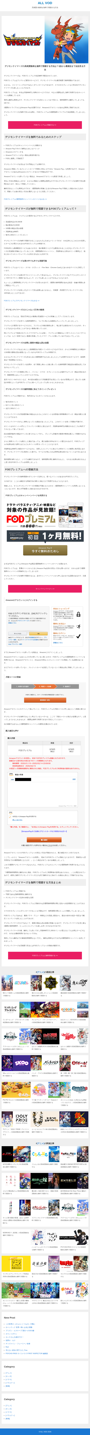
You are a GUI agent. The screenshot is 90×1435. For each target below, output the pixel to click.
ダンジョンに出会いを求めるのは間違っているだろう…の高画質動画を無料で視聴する (73, 1102)
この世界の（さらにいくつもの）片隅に (20, 1324)
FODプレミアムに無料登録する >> (45, 955)
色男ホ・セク (10, 1340)
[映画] (8, 1386)
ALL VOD (45, 3)
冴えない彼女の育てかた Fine (16, 1350)
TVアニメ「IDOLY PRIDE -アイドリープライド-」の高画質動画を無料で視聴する (16, 1132)
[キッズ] (8, 1376)
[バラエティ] (10, 1383)
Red (7, 1347)
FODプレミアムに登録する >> (45, 125)
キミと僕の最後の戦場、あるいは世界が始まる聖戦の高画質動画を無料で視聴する (16, 1220)
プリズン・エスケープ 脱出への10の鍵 (20, 1330)
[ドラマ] (8, 1379)
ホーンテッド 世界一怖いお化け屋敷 (19, 1327)
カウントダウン (11, 1334)
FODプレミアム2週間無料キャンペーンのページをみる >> (25, 199)
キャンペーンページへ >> (45, 589)
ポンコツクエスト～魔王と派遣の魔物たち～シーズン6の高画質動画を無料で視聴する (16, 1303)
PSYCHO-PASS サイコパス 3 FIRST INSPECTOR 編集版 (27, 1353)
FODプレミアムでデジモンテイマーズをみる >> (21, 301)
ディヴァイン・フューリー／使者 (18, 1344)
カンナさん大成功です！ (15, 1337)
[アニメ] (40, 972)
